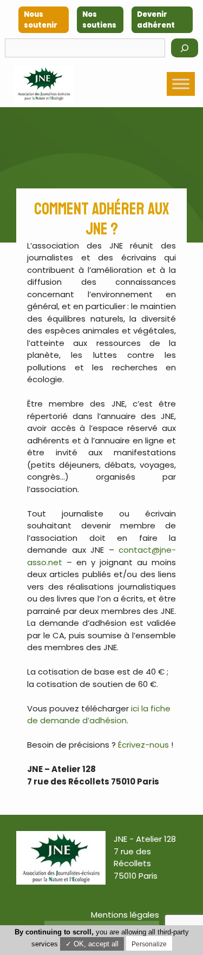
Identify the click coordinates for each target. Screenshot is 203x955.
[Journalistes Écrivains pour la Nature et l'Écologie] (44, 83)
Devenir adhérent (156, 19)
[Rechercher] (184, 47)
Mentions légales (125, 914)
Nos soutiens (99, 19)
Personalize (149, 944)
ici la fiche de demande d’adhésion (99, 715)
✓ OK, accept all (92, 944)
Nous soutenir (40, 19)
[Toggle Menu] (180, 84)
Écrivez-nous (143, 744)
